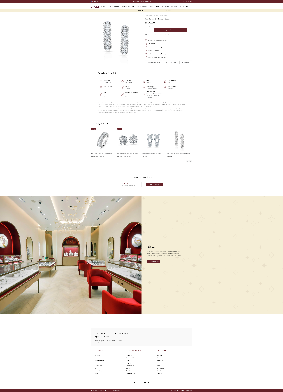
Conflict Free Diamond (163, 363)
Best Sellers (168, 10)
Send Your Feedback (162, 371)
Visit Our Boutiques (153, 261)
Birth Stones (160, 368)
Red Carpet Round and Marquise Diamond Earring (128, 153)
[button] (104, 6)
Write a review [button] (154, 184)
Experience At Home (154, 62)
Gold (158, 365)
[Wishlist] (187, 6)
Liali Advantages (99, 376)
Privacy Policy (98, 371)
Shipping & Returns (131, 363)
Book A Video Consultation (133, 376)
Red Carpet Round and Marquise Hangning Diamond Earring (179, 153)
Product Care (129, 355)
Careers (97, 368)
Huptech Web (188, 390)
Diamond (159, 355)
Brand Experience (99, 360)
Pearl (158, 358)
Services (159, 373)
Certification (98, 363)
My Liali (97, 358)
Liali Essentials (139, 10)
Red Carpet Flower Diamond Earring (151, 153)
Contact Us (129, 360)
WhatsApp (186, 62)
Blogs (96, 373)
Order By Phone (172, 62)
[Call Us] (183, 1)
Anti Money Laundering (163, 376)
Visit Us (128, 368)
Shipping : (147, 26)
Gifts (113, 10)
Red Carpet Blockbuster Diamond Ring (101, 153)
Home (146, 15)
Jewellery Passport (131, 373)
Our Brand (97, 355)
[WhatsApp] (180, 1)
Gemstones (160, 360)
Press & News (98, 365)
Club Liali (128, 371)
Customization (130, 365)
